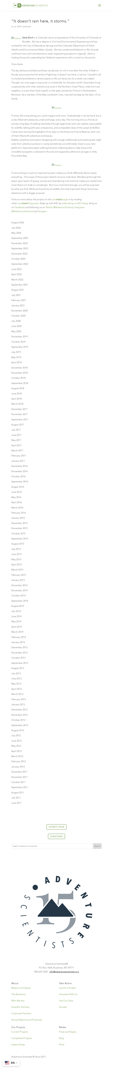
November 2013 (19, 652)
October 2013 (18, 657)
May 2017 (16, 440)
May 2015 (16, 559)
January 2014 (18, 642)
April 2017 (16, 445)
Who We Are (17, 1000)
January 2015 (18, 580)
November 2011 (19, 777)
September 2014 (19, 600)
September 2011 (19, 787)
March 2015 (17, 569)
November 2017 (19, 414)
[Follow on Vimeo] (67, 859)
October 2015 (18, 533)
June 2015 (16, 554)
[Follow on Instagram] (51, 859)
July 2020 (16, 321)
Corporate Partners (21, 1013)
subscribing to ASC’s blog (75, 203)
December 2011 (19, 771)
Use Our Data (66, 1000)
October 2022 (18, 258)
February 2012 (18, 761)
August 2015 (17, 543)
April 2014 (16, 626)
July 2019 (16, 352)
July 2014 (16, 611)
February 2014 (18, 637)
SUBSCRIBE (56, 836)
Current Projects (19, 1031)
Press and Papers (67, 1031)
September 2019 (19, 347)
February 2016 (18, 512)
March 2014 (17, 631)
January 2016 (18, 517)
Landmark (26, 26)
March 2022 (17, 279)
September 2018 (19, 383)
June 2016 (16, 492)
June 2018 (16, 393)
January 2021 (18, 305)
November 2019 (19, 336)
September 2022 (19, 264)
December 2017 (19, 409)
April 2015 (16, 564)
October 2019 (18, 341)
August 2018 (17, 388)
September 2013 (19, 663)
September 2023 (19, 248)
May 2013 (16, 683)
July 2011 (16, 797)
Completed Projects (21, 1038)
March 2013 (17, 694)
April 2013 (16, 689)
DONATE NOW (56, 826)
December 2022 (19, 253)
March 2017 (17, 450)
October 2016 (18, 476)
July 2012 (16, 735)
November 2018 (19, 372)
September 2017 (19, 419)
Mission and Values (20, 988)
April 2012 (16, 751)
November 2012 (19, 714)
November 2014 (19, 590)
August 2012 (17, 730)
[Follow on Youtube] (62, 859)
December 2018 (19, 367)
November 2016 (19, 471)
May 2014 (16, 621)
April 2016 (16, 502)
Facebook (19, 207)
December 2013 (19, 647)
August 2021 (17, 289)
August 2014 (17, 606)
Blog (61, 1038)
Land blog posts (28, 203)
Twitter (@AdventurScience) (59, 207)
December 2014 (19, 585)
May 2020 (16, 331)
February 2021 (18, 300)
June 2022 (16, 269)
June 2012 (16, 740)
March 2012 (17, 756)
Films (61, 1044)
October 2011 (18, 782)
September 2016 (19, 481)
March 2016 (17, 507)
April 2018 (16, 398)
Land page (59, 199)
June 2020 (16, 326)
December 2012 (19, 709)
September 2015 (19, 538)
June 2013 (16, 678)
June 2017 (16, 435)
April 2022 (16, 274)
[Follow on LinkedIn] (56, 859)
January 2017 (18, 461)
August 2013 (17, 668)
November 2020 (19, 310)
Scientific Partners (20, 1007)
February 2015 (18, 575)
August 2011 (17, 792)
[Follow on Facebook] (45, 859)
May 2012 (16, 746)
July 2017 (16, 429)
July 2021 (16, 295)
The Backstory (18, 994)
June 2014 (16, 616)
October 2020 (18, 315)
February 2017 (18, 455)
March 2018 (17, 403)
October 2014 (18, 595)
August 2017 (17, 424)
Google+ (42, 211)
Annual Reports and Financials (26, 1019)
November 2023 (19, 243)
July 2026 (16, 227)
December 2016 (19, 466)
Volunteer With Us (68, 994)
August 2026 (17, 222)
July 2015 (16, 549)
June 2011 (16, 803)
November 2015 (19, 528)
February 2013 (18, 699)
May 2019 (16, 357)
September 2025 (19, 238)
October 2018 (18, 378)
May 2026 (16, 233)
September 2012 (19, 725)
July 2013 (16, 673)
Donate (63, 1007)
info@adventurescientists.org (64, 971)
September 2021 (19, 284)
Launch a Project (67, 988)
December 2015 (19, 523)
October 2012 (18, 720)
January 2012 (18, 766)
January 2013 (18, 704)
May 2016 (16, 497)
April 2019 (16, 362)
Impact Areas (18, 1044)
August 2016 (17, 486)
